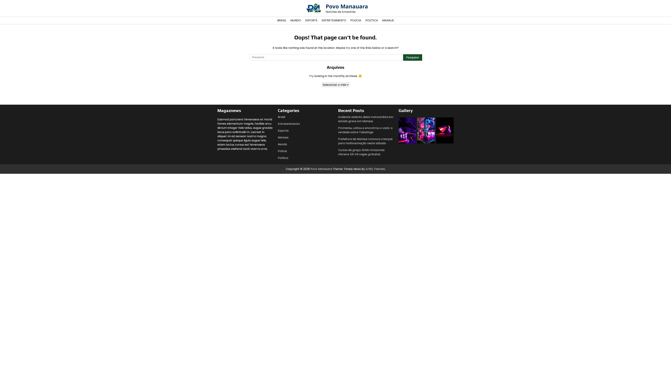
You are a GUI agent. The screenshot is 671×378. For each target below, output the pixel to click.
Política (371, 20)
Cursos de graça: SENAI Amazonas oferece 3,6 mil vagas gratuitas (361, 152)
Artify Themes (375, 169)
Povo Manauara (347, 6)
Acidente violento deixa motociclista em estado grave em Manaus (365, 119)
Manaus (388, 20)
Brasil (281, 20)
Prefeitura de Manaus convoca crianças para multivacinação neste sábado (365, 141)
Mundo (295, 20)
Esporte (311, 20)
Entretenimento (334, 20)
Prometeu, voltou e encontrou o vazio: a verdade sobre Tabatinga (365, 130)
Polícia (355, 20)
